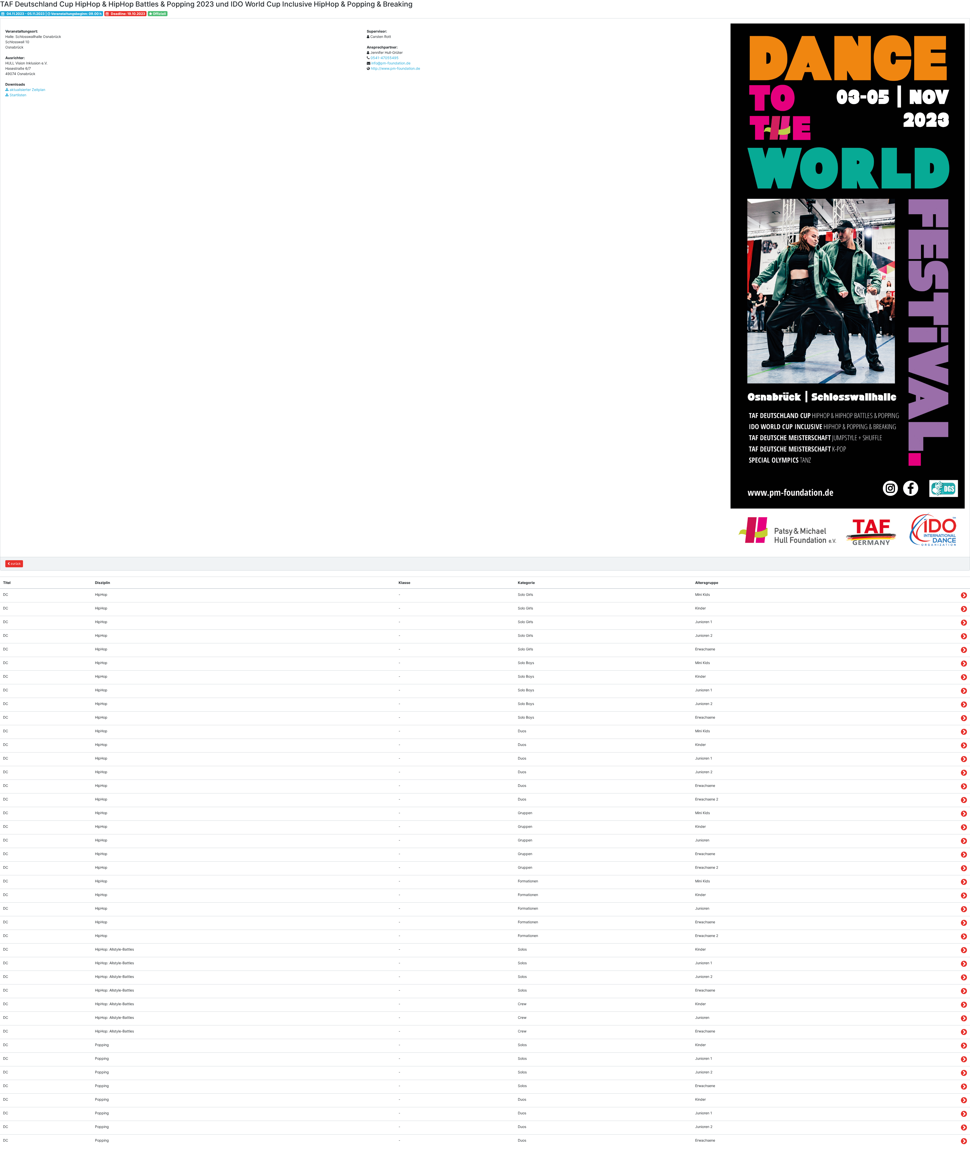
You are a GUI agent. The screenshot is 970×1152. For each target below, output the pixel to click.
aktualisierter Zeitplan (27, 89)
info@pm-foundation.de (390, 63)
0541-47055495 (385, 58)
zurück (15, 564)
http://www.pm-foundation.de (395, 68)
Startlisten (17, 95)
